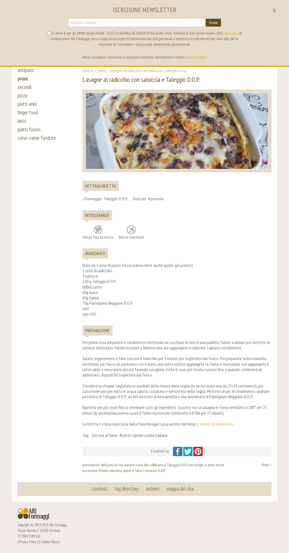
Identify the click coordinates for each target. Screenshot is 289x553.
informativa (230, 33)
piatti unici (27, 104)
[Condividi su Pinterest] (198, 451)
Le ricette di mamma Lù (214, 424)
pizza (22, 95)
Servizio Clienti (196, 57)
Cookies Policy (49, 541)
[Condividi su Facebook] (178, 451)
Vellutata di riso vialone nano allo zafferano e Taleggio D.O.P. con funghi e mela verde (162, 464)
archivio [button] (152, 488)
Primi (102, 70)
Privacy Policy (27, 541)
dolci (21, 121)
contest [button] (99, 488)
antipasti (25, 70)
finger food (27, 112)
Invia (213, 22)
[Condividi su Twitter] (188, 451)
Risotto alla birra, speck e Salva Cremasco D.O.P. (132, 470)
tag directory (126, 488)
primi (22, 78)
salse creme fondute (36, 138)
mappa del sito (180, 488)
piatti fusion (28, 129)
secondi (24, 87)
